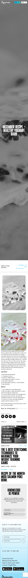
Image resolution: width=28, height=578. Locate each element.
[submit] (22, 541)
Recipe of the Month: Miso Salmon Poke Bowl (13, 476)
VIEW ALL (3, 421)
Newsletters (5, 266)
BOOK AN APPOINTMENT (8, 408)
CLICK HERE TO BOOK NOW (10, 551)
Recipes (3, 267)
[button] (2, 416)
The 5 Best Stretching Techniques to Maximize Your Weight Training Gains (14, 456)
